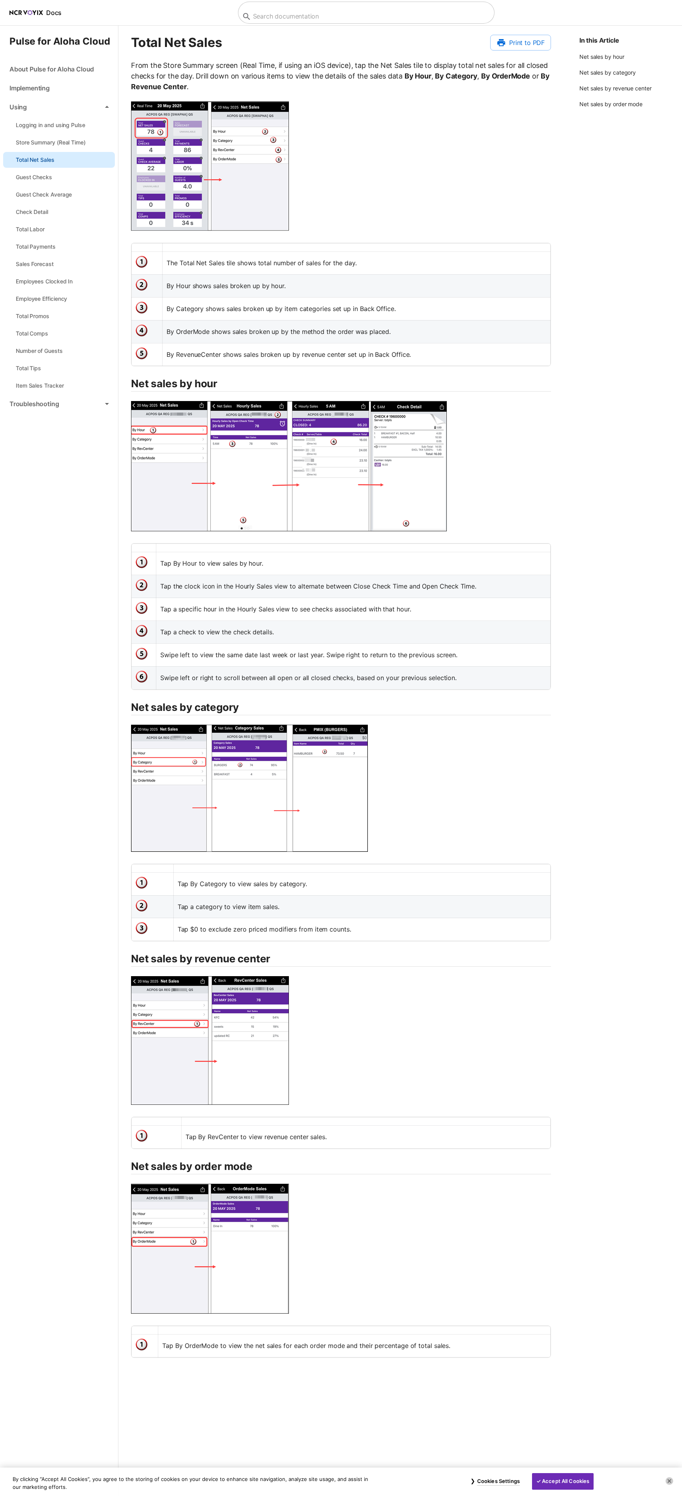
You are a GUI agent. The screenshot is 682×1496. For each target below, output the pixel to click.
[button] (59, 107)
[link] (59, 69)
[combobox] (365, 16)
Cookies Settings (498, 1481)
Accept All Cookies (565, 1481)
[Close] (669, 1481)
